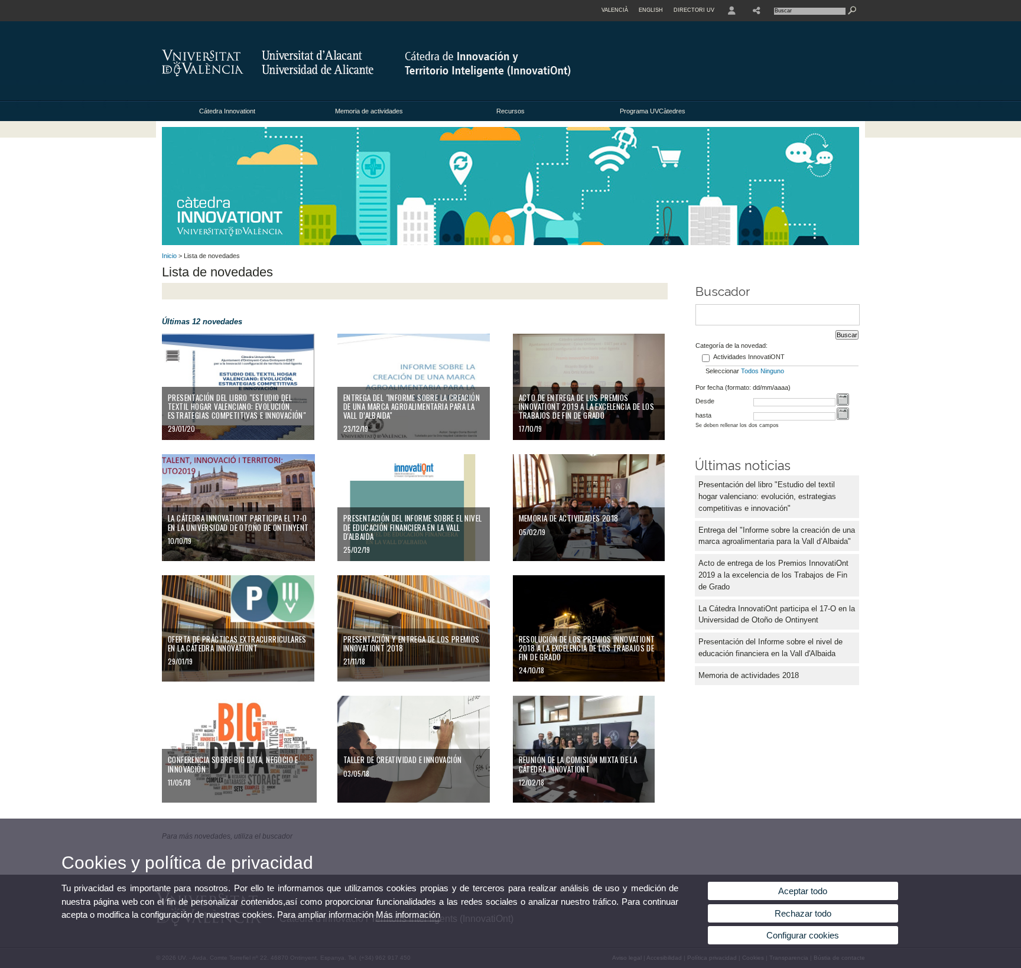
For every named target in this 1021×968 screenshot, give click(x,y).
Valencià (614, 10)
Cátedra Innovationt (227, 111)
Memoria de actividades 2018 (748, 675)
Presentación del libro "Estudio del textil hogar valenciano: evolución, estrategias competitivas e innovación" (767, 496)
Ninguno (772, 370)
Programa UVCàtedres (652, 111)
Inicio (169, 255)
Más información (408, 915)
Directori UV (694, 10)
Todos (750, 370)
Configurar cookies (802, 935)
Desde (704, 401)
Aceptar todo (802, 891)
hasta (703, 415)
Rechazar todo (803, 913)
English (651, 10)
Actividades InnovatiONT (749, 356)
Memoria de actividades (369, 111)
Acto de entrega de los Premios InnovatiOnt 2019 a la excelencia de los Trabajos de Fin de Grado (773, 575)
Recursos (510, 111)
